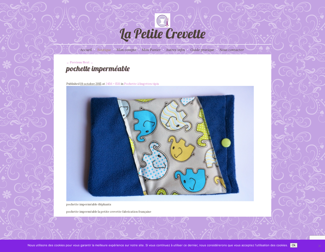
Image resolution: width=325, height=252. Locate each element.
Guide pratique (202, 49)
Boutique (104, 49)
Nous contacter (232, 49)
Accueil (86, 49)
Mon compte (126, 49)
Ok (294, 245)
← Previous (74, 62)
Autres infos (175, 49)
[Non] (319, 246)
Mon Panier (151, 49)
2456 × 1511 (113, 84)
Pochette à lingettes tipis (141, 84)
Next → (88, 62)
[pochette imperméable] (160, 200)
